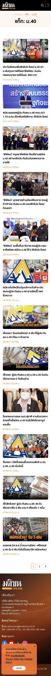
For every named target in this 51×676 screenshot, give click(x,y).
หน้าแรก (18, 14)
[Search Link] (42, 5)
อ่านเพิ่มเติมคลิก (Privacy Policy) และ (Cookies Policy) (19, 659)
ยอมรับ (19, 668)
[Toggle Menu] (47, 5)
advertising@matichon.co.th (21, 626)
